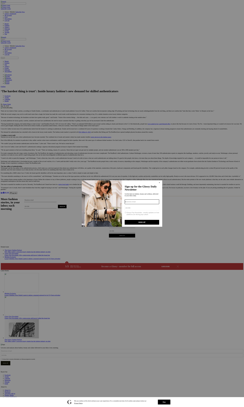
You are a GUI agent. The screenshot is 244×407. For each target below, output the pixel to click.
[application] (122, 402)
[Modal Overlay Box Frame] (122, 203)
